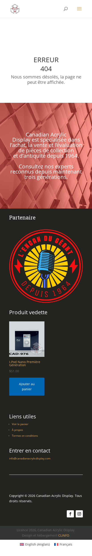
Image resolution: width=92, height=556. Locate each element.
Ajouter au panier (27, 386)
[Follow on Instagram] (79, 513)
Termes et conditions (25, 436)
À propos (17, 430)
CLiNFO (63, 535)
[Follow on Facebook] (70, 513)
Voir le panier (20, 424)
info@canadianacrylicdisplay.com (29, 458)
